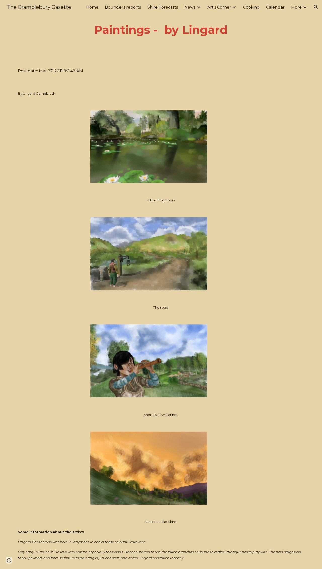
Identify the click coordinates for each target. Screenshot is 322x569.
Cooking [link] (251, 7)
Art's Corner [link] (219, 7)
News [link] (189, 7)
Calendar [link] (275, 7)
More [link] (296, 7)
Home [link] (92, 7)
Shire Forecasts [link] (162, 7)
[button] (316, 7)
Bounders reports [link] (123, 7)
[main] (161, 30)
